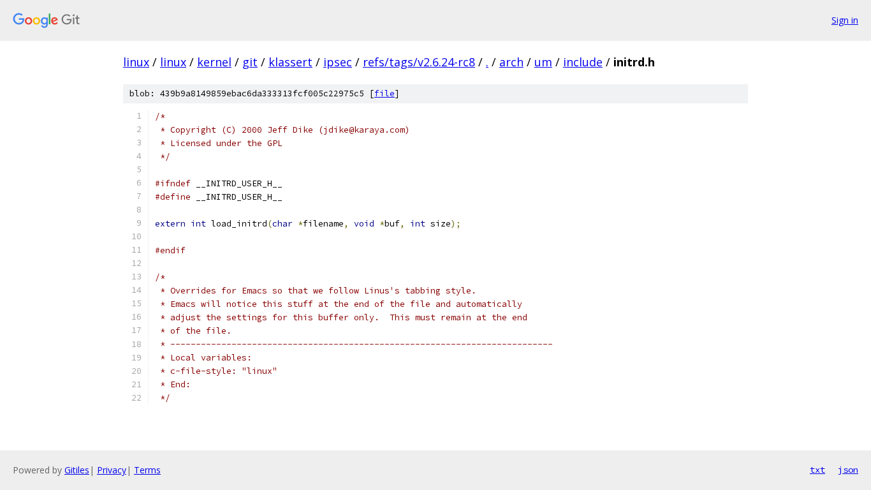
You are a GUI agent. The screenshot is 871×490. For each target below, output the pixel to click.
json (848, 469)
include (583, 62)
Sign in (844, 20)
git (250, 62)
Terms (147, 470)
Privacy (111, 470)
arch (511, 62)
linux (136, 62)
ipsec (337, 62)
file (384, 93)
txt (817, 469)
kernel (214, 62)
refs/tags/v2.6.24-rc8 (419, 62)
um (543, 62)
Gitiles (76, 470)
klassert (290, 62)
